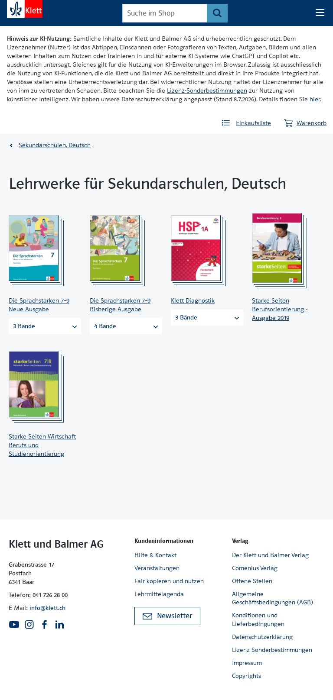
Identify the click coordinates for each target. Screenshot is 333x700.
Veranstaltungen (157, 568)
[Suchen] (217, 13)
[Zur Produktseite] (42, 248)
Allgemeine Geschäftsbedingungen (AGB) (272, 598)
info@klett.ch (47, 608)
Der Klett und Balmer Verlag (270, 555)
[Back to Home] (24, 9)
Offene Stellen (252, 581)
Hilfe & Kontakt (155, 555)
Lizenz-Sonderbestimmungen (207, 90)
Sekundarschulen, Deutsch (55, 145)
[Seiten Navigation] (320, 13)
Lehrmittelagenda (159, 594)
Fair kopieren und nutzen (169, 581)
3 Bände (24, 326)
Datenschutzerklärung (262, 637)
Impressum (247, 663)
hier (315, 99)
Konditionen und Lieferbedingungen (258, 619)
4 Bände (105, 326)
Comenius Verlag (255, 568)
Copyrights (246, 676)
